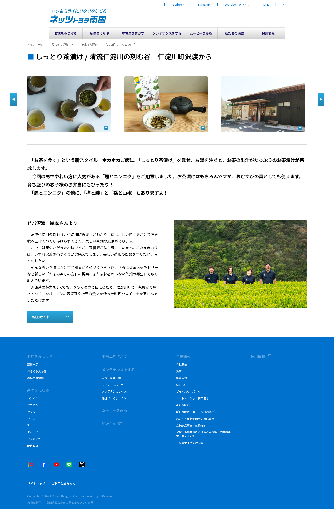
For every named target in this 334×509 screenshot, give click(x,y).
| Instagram (201, 4)
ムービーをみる (114, 410)
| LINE (262, 4)
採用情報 (258, 356)
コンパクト (34, 398)
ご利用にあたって (63, 483)
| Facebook (174, 4)
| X (279, 4)
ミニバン (32, 405)
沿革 (179, 371)
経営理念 (181, 378)
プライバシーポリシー (189, 391)
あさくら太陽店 (36, 371)
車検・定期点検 (111, 378)
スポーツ (32, 432)
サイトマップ (36, 483)
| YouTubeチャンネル (233, 4)
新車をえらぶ (38, 390)
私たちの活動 (113, 423)
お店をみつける (40, 356)
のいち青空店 (35, 378)
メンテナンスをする (118, 369)
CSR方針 (181, 385)
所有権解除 (183, 405)
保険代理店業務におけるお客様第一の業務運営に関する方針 (203, 434)
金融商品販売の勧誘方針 (191, 425)
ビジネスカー (35, 439)
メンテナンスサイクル (115, 391)
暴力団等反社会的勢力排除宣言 (195, 418)
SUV (29, 425)
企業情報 (183, 356)
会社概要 (181, 364)
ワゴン (31, 418)
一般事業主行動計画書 (189, 443)
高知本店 (32, 364)
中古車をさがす (114, 356)
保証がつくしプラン (114, 398)
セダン (31, 412)
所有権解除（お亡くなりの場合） (196, 412)
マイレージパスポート (115, 385)
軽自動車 (32, 445)
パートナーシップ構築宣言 (192, 398)
